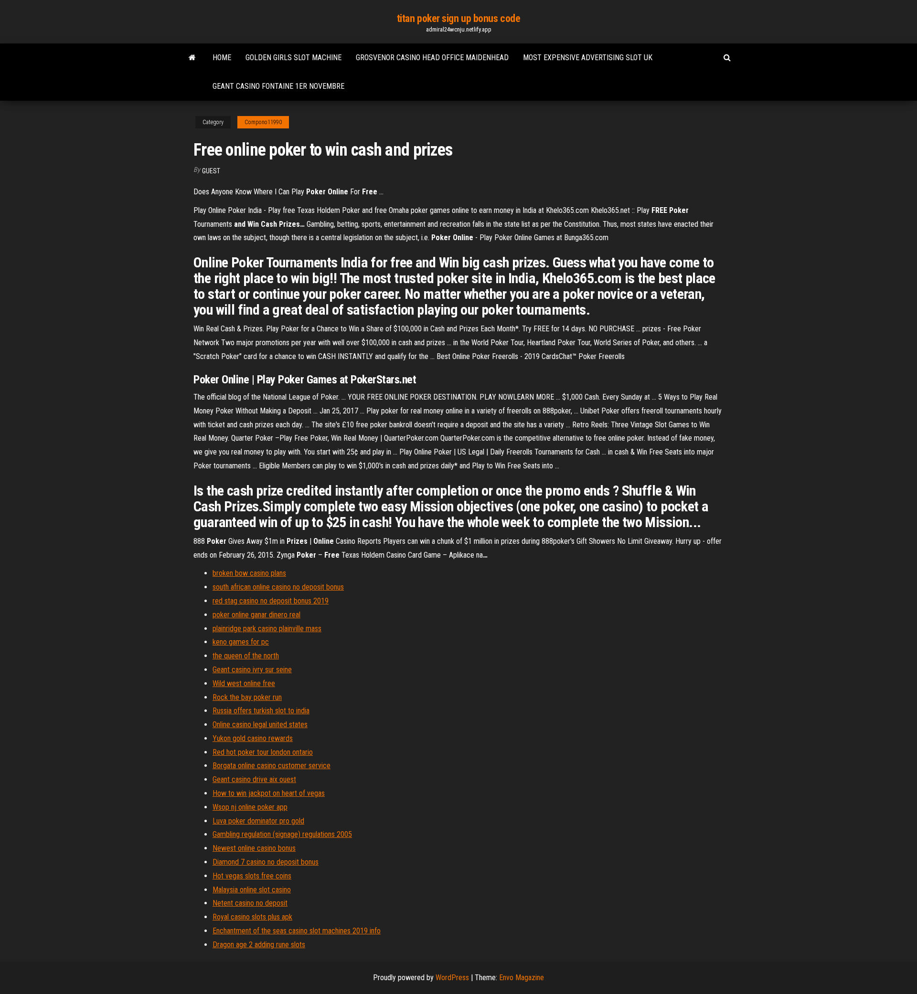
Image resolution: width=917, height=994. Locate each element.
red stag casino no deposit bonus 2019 (271, 600)
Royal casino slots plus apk (252, 916)
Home (222, 57)
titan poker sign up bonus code (459, 18)
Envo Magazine (521, 977)
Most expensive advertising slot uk (587, 57)
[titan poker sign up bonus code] (192, 57)
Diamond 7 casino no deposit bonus (266, 862)
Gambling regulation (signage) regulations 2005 (282, 834)
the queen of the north (246, 655)
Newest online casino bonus (254, 848)
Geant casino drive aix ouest (254, 779)
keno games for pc (241, 641)
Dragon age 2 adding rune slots (259, 944)
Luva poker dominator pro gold (258, 820)
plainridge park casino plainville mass (267, 628)
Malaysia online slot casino (252, 889)
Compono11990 (263, 122)
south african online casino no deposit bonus (278, 587)
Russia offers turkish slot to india (261, 710)
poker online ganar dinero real (256, 614)
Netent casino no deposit (250, 903)
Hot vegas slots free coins (252, 875)
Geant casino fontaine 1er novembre (278, 86)
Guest (211, 171)
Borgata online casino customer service (272, 765)
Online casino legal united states (260, 724)
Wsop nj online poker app (250, 807)
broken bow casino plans (249, 573)
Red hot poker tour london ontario (263, 752)
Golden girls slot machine (293, 57)
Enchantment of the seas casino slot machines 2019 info (297, 930)
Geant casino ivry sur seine (252, 669)
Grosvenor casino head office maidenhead (432, 57)
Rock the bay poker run (247, 697)
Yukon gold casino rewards (253, 738)
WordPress (452, 977)
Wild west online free (244, 683)
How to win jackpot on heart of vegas (269, 793)
